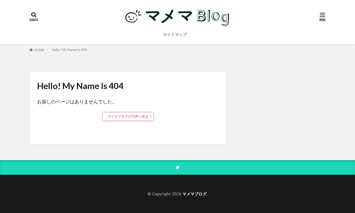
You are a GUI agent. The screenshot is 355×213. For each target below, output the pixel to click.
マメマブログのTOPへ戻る (128, 116)
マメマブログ (194, 193)
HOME (39, 50)
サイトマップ (175, 34)
